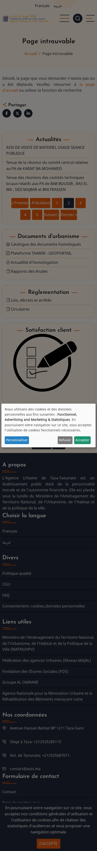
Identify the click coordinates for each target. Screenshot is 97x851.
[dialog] (48, 425)
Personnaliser (17, 440)
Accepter (82, 440)
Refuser (65, 440)
